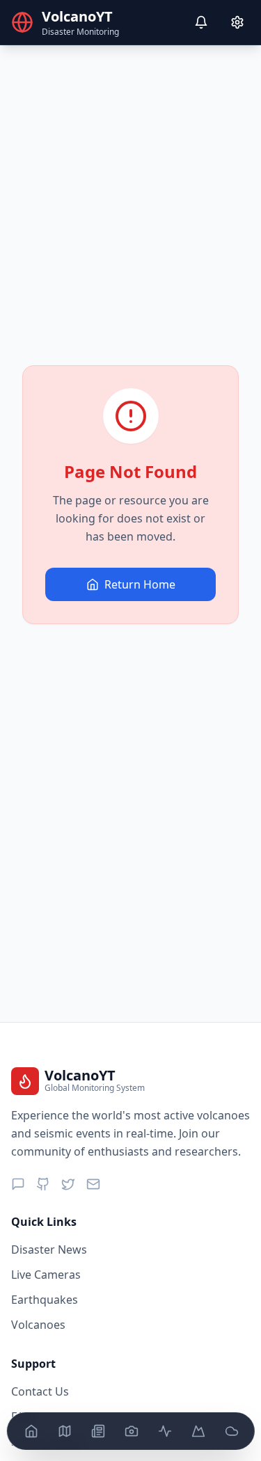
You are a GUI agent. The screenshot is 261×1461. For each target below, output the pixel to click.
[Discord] (18, 1184)
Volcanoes (38, 1324)
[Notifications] (201, 22)
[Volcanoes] (197, 1431)
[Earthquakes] (164, 1431)
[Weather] (231, 1431)
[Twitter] (68, 1184)
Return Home (139, 584)
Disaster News (49, 1249)
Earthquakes (44, 1299)
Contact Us (40, 1391)
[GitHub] (43, 1184)
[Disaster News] (97, 1431)
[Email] (93, 1184)
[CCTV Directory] (130, 1431)
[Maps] (64, 1431)
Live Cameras (46, 1274)
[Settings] (237, 22)
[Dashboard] (30, 1431)
